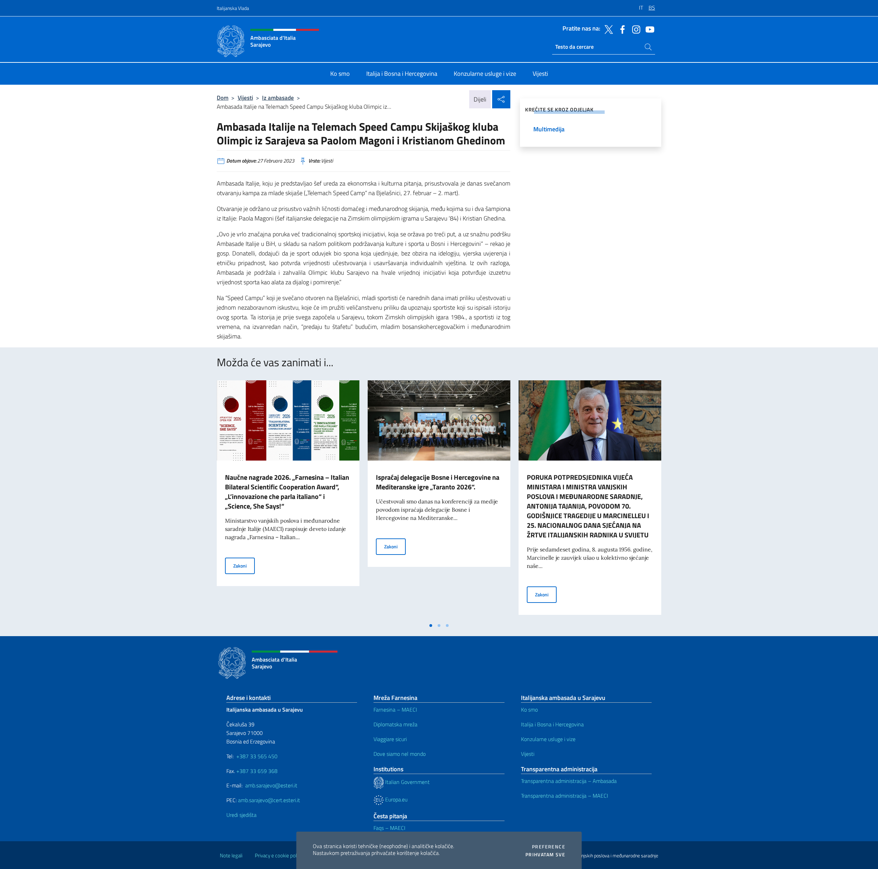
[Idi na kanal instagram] (634, 29)
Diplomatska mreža (395, 724)
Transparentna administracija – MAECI (564, 795)
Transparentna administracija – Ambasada (569, 781)
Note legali (231, 855)
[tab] (430, 625)
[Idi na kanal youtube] (648, 29)
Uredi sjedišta (241, 815)
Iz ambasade (278, 97)
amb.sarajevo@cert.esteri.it (269, 800)
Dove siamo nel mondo (399, 754)
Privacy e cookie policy (278, 855)
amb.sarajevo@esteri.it (271, 785)
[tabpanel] (288, 499)
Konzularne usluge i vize (548, 739)
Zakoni (244, 565)
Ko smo (529, 709)
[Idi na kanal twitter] (607, 29)
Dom (222, 97)
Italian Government (407, 782)
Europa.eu (395, 799)
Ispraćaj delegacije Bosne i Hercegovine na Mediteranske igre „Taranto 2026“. (437, 482)
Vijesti (245, 97)
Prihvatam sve (545, 854)
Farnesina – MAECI (395, 709)
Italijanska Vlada (233, 8)
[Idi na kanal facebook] (621, 29)
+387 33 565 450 (256, 756)
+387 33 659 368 (256, 771)
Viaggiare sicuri (390, 739)
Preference (548, 846)
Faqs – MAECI (389, 828)
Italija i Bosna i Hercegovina (552, 724)
